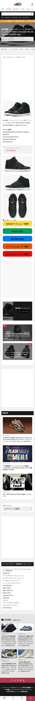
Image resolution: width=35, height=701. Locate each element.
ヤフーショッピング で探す (17, 247)
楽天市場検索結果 (11, 150)
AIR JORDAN (14, 17)
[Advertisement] (17, 79)
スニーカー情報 (20, 38)
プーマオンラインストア (11, 580)
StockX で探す (18, 231)
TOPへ (30, 699)
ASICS (23, 9)
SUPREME (8, 9)
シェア (13, 699)
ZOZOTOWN (7, 585)
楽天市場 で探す (17, 239)
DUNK (20, 17)
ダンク (23, 39)
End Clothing (7, 608)
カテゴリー (7, 506)
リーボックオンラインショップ (13, 578)
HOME (4, 49)
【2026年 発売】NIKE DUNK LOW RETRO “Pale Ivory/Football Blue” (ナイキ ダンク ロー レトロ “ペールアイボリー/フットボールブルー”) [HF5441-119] (25, 667)
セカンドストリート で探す (17, 254)
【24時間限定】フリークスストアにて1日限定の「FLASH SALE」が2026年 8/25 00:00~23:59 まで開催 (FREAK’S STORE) (17, 467)
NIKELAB (9, 571)
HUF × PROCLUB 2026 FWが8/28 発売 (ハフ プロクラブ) (17, 495)
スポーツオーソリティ (10, 605)
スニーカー (18, 39)
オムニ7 (5, 600)
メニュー (22, 699)
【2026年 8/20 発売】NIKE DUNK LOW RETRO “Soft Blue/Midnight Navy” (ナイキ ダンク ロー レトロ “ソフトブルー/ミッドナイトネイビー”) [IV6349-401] (25, 641)
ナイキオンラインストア (13, 148)
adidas (28, 9)
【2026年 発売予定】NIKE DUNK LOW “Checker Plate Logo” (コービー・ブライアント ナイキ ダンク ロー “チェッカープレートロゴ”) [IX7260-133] (9, 668)
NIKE (2, 9)
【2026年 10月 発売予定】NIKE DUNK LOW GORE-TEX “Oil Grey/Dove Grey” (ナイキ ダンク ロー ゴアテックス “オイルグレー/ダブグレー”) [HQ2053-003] (8, 641)
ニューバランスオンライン (12, 583)
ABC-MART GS (8, 590)
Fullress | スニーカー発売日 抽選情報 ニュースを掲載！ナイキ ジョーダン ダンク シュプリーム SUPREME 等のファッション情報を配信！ (19, 689)
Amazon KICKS (8, 595)
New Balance (16, 9)
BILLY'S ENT (7, 593)
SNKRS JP (6, 573)
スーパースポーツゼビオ (11, 603)
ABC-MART (7, 588)
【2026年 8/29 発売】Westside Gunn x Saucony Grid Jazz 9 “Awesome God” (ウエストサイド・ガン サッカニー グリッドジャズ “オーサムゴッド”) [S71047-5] (17, 439)
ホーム (4, 699)
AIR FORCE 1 (26, 17)
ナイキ (27, 39)
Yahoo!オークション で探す (17, 224)
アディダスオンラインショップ (13, 576)
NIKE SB (13, 39)
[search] (32, 14)
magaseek (6, 598)
